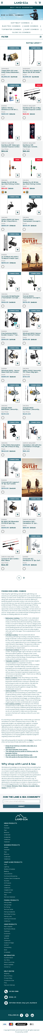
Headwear (7, 842)
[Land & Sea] (21, 3)
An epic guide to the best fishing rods (19, 755)
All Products (7, 883)
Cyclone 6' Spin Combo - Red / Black (10, 559)
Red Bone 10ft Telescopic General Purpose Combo (30, 146)
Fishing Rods (7, 904)
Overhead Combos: (12, 650)
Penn (20, 786)
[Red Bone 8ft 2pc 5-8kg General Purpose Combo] (32, 94)
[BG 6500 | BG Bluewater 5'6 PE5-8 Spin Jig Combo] (11, 507)
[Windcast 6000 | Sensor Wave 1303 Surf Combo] (32, 319)
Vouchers (6, 880)
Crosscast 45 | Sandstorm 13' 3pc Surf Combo (31, 560)
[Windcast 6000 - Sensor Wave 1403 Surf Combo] (11, 356)
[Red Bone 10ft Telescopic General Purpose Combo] (32, 131)
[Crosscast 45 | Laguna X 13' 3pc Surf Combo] (11, 468)
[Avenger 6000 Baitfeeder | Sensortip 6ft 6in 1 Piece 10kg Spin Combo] (11, 394)
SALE (5, 950)
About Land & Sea (9, 962)
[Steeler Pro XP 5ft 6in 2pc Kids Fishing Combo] (11, 168)
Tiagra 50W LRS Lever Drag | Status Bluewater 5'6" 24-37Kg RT (10, 72)
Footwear (7, 828)
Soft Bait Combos (12, 635)
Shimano (15, 786)
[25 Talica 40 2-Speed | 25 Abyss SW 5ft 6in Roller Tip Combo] (32, 57)
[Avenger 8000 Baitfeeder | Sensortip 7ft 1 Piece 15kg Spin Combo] (32, 394)
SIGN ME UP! (32, 1029)
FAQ (5, 982)
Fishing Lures (8, 916)
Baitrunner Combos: (13, 618)
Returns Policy (8, 976)
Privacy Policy (8, 978)
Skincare (6, 938)
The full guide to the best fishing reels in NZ (21, 757)
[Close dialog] (41, 1001)
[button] (4, 2)
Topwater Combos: (12, 661)
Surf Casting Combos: (13, 703)
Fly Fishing (7, 907)
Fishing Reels (7, 902)
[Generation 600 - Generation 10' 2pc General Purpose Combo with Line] (32, 507)
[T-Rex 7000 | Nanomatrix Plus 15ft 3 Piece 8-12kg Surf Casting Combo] (11, 431)
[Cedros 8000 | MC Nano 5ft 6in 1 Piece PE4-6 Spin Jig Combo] (11, 205)
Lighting (6, 866)
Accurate (31, 786)
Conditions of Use (9, 980)
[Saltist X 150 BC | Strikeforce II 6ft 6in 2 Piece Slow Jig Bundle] (11, 94)
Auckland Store (8, 957)
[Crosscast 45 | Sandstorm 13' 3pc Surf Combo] (32, 545)
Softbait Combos (20, 23)
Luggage (6, 936)
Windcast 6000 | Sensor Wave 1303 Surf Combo (32, 334)
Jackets (6, 825)
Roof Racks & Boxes (9, 929)
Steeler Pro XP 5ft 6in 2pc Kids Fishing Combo (10, 183)
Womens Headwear (9, 897)
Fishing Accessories (9, 912)
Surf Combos (32, 29)
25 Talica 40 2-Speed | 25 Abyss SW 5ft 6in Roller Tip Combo (32, 72)
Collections (7, 839)
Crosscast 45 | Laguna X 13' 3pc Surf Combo (10, 483)
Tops (5, 830)
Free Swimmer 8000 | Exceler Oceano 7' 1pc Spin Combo (9, 335)
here (30, 740)
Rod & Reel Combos (9, 914)
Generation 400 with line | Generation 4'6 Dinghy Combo (32, 446)
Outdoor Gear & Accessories (12, 878)
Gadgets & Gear (8, 890)
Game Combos (31, 26)
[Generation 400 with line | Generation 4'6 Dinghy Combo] (32, 431)
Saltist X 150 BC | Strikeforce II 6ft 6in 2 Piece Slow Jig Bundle (9, 109)
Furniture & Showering (10, 876)
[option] (2, 80)
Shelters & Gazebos (9, 869)
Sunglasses (7, 952)
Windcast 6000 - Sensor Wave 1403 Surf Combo (10, 371)
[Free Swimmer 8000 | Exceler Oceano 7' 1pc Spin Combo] (11, 319)
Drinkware (7, 933)
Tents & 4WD (7, 892)
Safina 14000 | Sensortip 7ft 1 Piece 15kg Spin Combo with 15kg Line (32, 372)
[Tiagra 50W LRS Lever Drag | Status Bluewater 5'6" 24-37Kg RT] (11, 57)
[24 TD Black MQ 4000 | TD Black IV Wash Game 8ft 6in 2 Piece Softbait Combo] (11, 243)
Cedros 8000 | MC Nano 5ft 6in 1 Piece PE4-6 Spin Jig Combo (10, 221)
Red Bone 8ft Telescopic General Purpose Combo (10, 146)
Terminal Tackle (8, 909)
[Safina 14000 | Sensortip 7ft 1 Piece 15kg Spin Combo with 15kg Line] (32, 356)
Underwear (7, 834)
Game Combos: (11, 690)
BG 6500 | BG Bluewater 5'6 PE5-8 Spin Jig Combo (10, 523)
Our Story (7, 960)
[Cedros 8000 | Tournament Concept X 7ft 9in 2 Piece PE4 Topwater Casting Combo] (32, 205)
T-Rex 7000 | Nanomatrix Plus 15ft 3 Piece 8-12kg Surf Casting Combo (10, 446)
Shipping (6, 973)
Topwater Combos (12, 29)
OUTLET (6, 945)
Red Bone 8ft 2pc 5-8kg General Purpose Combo (32, 108)
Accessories (7, 837)
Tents (5, 864)
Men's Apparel (8, 926)
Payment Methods (9, 985)
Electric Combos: (11, 677)
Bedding (6, 871)
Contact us (7, 967)
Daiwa (9, 786)
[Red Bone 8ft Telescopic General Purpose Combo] (11, 131)
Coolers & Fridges (9, 943)
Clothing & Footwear (10, 918)
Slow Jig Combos (21, 32)
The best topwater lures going (16, 749)
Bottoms (6, 832)
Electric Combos (11, 26)
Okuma (25, 786)
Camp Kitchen (8, 873)
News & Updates (8, 964)
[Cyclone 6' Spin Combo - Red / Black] (11, 545)
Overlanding (7, 947)
